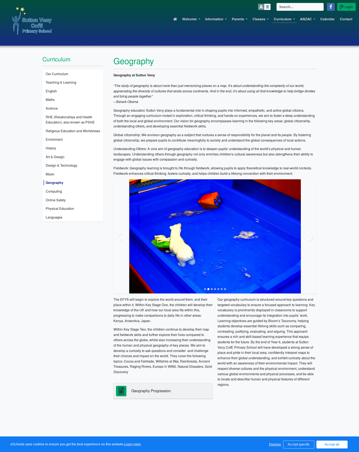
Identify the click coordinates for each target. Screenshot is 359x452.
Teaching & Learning (61, 82)
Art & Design (55, 156)
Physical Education (60, 208)
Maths (50, 99)
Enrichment (54, 139)
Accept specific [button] (299, 444)
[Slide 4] (215, 289)
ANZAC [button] (306, 19)
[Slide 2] (208, 289)
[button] (331, 7)
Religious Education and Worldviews (73, 130)
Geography (54, 182)
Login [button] (349, 6)
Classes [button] (259, 19)
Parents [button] (238, 19)
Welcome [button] (189, 19)
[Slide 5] (218, 289)
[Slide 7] (225, 289)
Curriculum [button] (282, 19)
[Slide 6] (222, 289)
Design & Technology (61, 165)
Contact (346, 19)
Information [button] (214, 19)
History (51, 148)
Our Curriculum (57, 73)
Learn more (132, 444)
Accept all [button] (332, 444)
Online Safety (56, 200)
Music (50, 174)
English (51, 91)
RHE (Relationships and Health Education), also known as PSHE (70, 120)
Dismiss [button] (275, 444)
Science (52, 108)
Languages (54, 217)
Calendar (327, 19)
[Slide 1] (205, 289)
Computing (54, 191)
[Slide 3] (212, 289)
